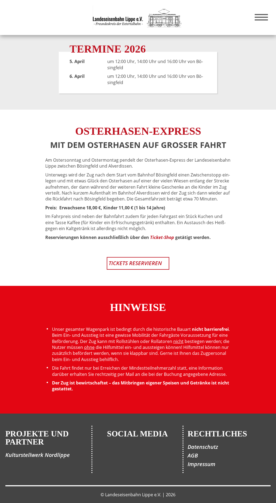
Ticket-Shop (162, 237)
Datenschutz (203, 446)
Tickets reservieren (127, 67)
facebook (128, 453)
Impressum (201, 464)
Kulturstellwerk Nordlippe (37, 455)
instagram (146, 453)
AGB (193, 455)
